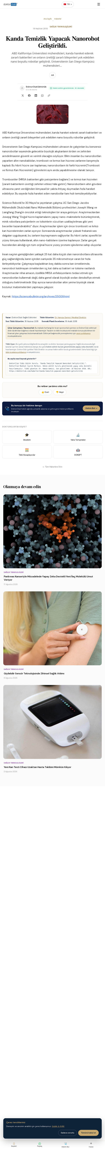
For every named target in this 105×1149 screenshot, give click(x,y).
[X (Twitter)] (23, 96)
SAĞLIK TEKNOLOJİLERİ (61, 26)
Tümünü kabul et (88, 1133)
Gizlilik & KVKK (58, 1126)
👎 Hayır (60, 392)
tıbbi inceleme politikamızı (16, 352)
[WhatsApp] (42, 96)
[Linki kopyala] (49, 96)
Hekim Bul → (91, 408)
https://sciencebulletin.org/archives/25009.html (40, 296)
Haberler (57, 19)
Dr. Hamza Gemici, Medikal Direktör (70, 317)
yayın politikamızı (83, 333)
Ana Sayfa (48, 19)
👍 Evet (45, 392)
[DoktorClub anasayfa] (10, 4)
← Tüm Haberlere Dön (52, 467)
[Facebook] (29, 96)
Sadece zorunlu (67, 1133)
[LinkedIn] (36, 96)
